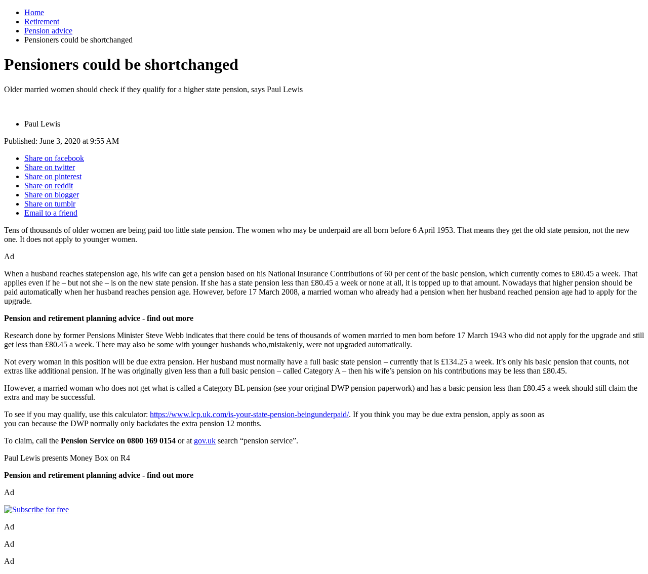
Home (34, 12)
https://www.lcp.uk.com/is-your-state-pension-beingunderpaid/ (249, 414)
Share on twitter (49, 167)
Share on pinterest (53, 176)
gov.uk (205, 440)
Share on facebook (54, 158)
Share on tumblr (49, 203)
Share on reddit (48, 185)
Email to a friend (50, 213)
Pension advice (48, 30)
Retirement (41, 21)
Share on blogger (51, 194)
